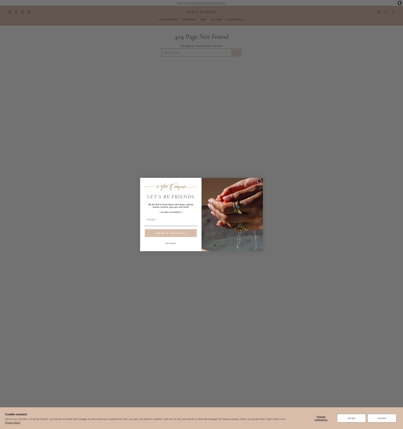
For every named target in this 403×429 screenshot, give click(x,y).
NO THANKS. (170, 243)
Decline (382, 418)
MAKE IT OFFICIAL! (170, 232)
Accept (351, 418)
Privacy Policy (12, 422)
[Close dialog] (259, 181)
